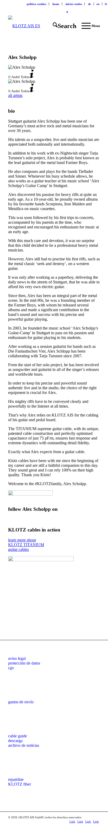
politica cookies (36, 4)
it (67, 11)
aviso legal (17, 658)
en (97, 4)
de (89, 4)
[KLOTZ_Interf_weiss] (45, 25)
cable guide (17, 736)
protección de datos (24, 663)
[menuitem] (36, 4)
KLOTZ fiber (19, 784)
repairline (16, 779)
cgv (11, 668)
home (55, 4)
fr (106, 4)
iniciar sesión (74, 4)
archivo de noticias (23, 745)
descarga (15, 740)
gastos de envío (21, 702)
